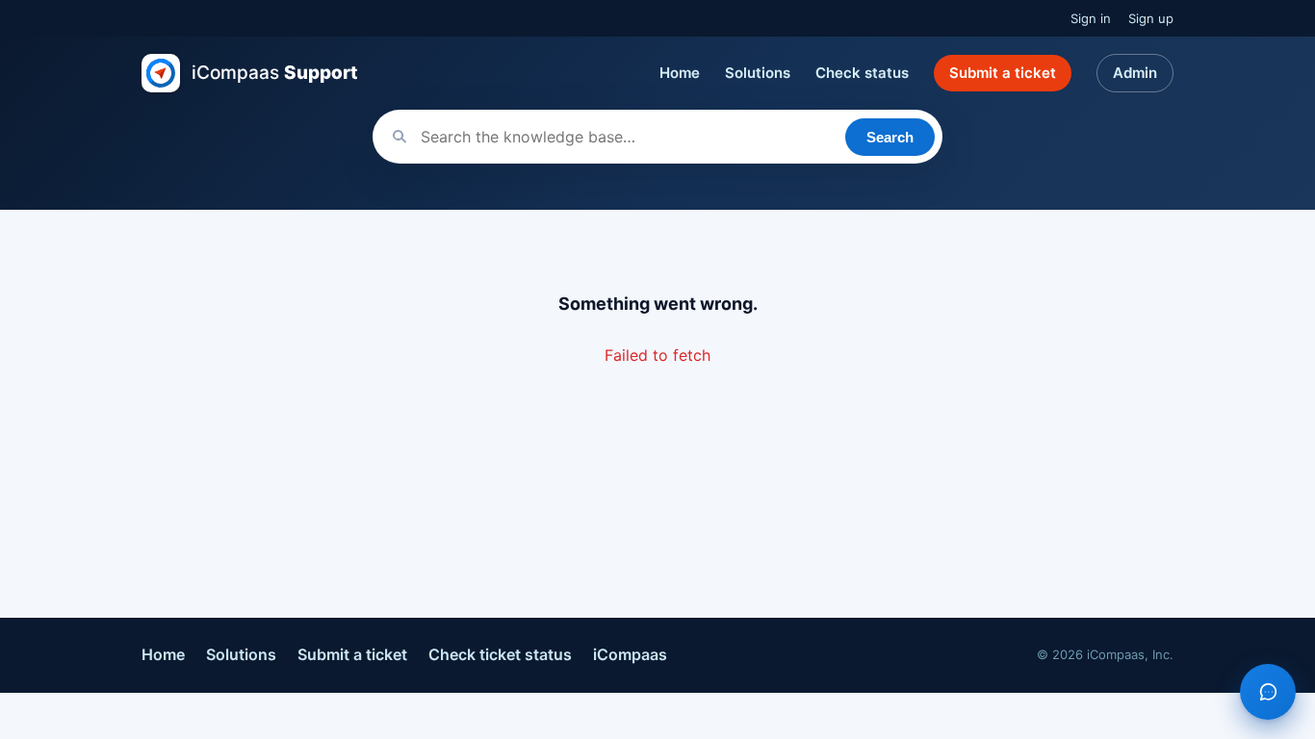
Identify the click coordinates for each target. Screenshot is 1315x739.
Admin (1135, 73)
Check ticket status (500, 654)
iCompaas (630, 654)
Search (890, 137)
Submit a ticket (1002, 73)
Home (679, 73)
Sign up (1150, 18)
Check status (862, 73)
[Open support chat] (1268, 692)
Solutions (757, 73)
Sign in (1090, 18)
